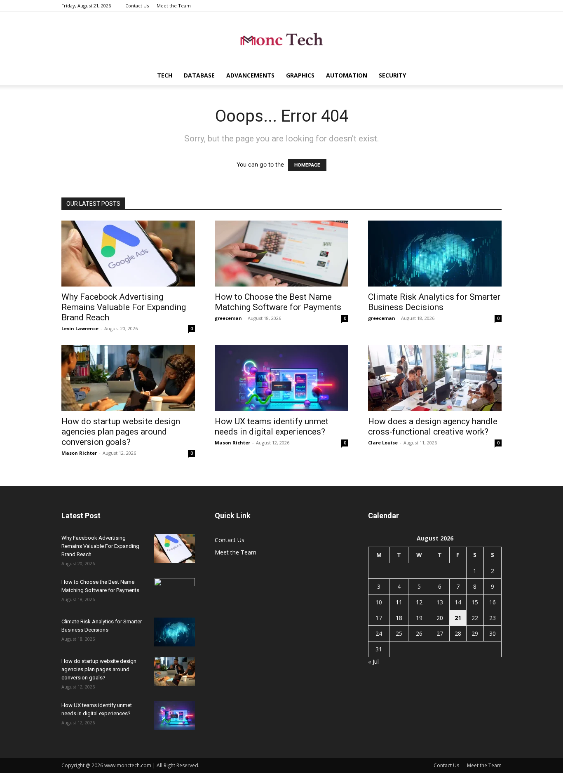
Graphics (300, 75)
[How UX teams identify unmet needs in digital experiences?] (281, 378)
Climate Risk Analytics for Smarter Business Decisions (434, 302)
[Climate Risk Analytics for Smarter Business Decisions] (435, 254)
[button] (492, 76)
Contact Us (137, 5)
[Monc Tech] (281, 39)
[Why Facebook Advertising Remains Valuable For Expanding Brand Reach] (128, 254)
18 (399, 618)
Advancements (250, 75)
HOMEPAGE (307, 165)
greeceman (228, 318)
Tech (164, 75)
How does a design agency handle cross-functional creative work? (432, 426)
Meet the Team (174, 5)
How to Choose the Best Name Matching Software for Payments (278, 302)
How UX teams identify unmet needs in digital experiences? (271, 426)
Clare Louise (383, 442)
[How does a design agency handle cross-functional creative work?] (435, 378)
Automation (346, 75)
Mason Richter (79, 453)
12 (419, 602)
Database (199, 75)
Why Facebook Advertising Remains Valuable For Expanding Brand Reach (123, 307)
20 (439, 618)
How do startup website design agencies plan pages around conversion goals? (120, 431)
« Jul (373, 661)
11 (399, 602)
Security (392, 75)
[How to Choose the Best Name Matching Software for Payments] (281, 254)
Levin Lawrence (80, 328)
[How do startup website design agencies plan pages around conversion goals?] (128, 378)
